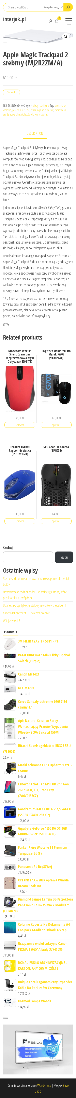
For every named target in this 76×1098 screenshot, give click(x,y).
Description (35, 133)
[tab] (38, 133)
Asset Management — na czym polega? (26, 612)
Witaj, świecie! (11, 620)
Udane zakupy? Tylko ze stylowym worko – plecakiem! (34, 605)
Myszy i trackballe (41, 105)
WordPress (44, 1085)
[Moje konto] (50, 21)
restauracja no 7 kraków (42, 110)
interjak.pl (14, 19)
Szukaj (8, 547)
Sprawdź (11, 92)
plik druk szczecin (21, 110)
